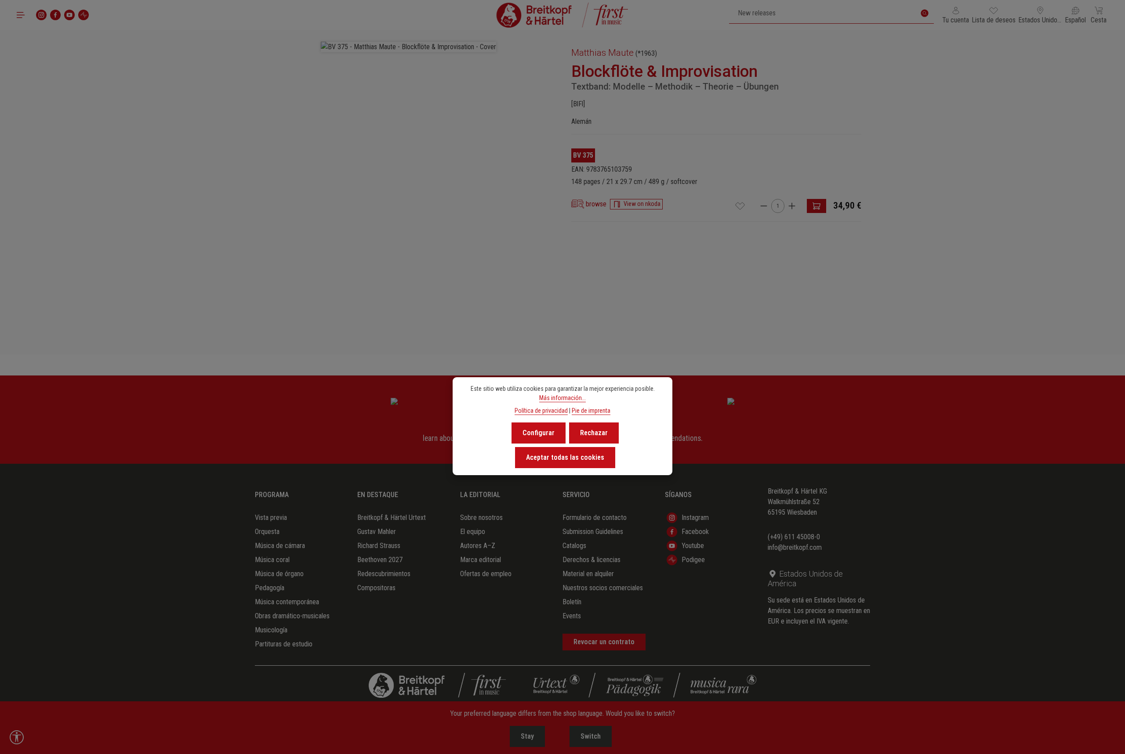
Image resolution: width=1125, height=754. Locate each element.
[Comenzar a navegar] (20, 14)
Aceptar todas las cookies (565, 457)
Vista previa (271, 517)
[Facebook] (55, 15)
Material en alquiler (588, 574)
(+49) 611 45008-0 (794, 537)
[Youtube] (69, 15)
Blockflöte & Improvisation (664, 71)
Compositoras (376, 588)
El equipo (472, 531)
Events (571, 616)
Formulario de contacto (594, 517)
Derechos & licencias (591, 560)
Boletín (571, 602)
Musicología (271, 630)
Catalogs (574, 545)
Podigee (693, 560)
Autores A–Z (477, 545)
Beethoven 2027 (380, 560)
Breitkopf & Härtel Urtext (391, 517)
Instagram (695, 517)
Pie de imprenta (591, 410)
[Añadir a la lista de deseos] (740, 206)
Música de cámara (280, 545)
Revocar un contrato (604, 642)
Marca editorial (480, 560)
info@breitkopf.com (795, 547)
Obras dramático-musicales (292, 616)
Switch (591, 736)
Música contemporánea (287, 602)
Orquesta (267, 531)
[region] (408, 183)
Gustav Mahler (376, 531)
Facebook (695, 531)
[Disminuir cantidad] (764, 205)
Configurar (539, 433)
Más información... (562, 397)
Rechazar (594, 433)
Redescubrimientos (383, 574)
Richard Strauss (378, 545)
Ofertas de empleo (486, 574)
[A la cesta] (816, 206)
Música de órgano (279, 574)
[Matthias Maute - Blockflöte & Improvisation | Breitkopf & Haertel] (408, 47)
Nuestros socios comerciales (602, 588)
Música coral (272, 560)
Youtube (693, 545)
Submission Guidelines (592, 531)
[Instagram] (41, 15)
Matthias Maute (602, 52)
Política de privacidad (541, 410)
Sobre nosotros (481, 517)
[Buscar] (924, 13)
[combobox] (822, 13)
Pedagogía (269, 588)
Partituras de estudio (283, 644)
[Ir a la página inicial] (562, 15)
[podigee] (83, 15)
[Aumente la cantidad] (792, 205)
